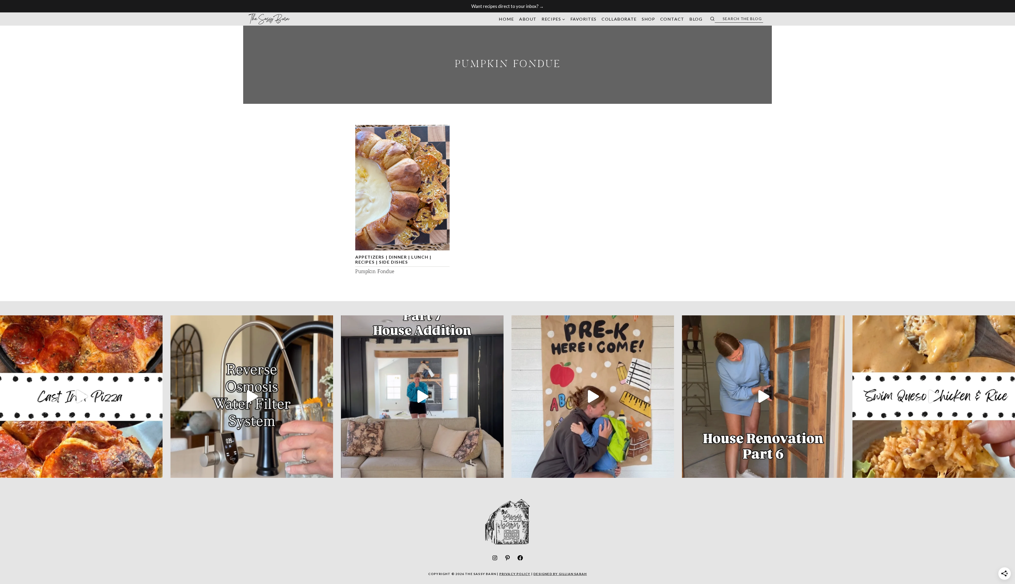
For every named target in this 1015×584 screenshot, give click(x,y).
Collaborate (619, 18)
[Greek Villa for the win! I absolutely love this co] (422, 396)
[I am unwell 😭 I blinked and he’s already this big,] (592, 396)
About (528, 18)
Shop (648, 18)
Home (506, 18)
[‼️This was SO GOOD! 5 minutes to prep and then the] (933, 396)
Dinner (398, 256)
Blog (695, 18)
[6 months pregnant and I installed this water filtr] (251, 396)
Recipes (365, 261)
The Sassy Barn (269, 19)
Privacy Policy (514, 574)
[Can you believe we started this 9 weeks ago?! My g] (763, 396)
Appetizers (369, 256)
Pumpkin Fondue (374, 272)
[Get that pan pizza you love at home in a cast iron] (81, 396)
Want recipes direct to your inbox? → (507, 6)
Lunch (419, 256)
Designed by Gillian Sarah (560, 574)
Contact (672, 18)
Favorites (583, 18)
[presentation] (402, 187)
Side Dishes (393, 261)
